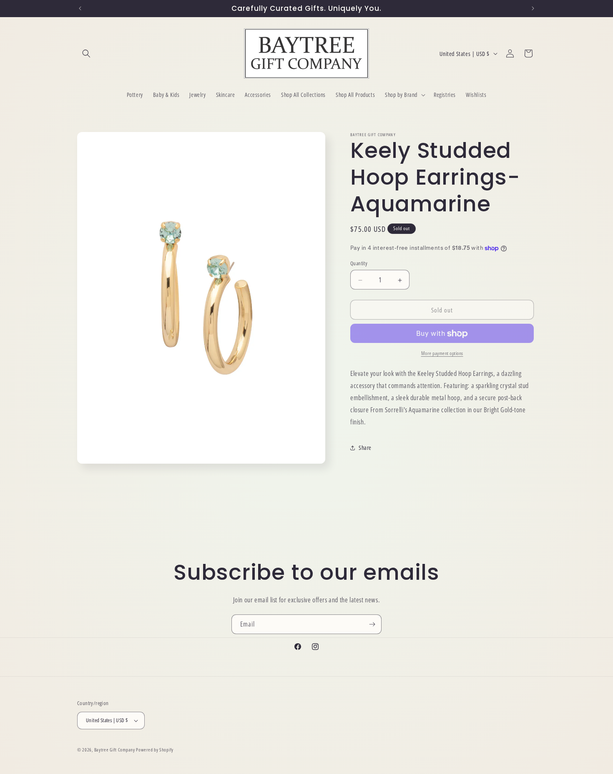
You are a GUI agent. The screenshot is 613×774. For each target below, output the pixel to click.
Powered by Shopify (154, 749)
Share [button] (365, 448)
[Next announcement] (533, 8)
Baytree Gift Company (114, 749)
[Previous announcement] (80, 8)
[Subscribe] (372, 624)
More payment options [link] (442, 353)
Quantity (358, 263)
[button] (86, 53)
